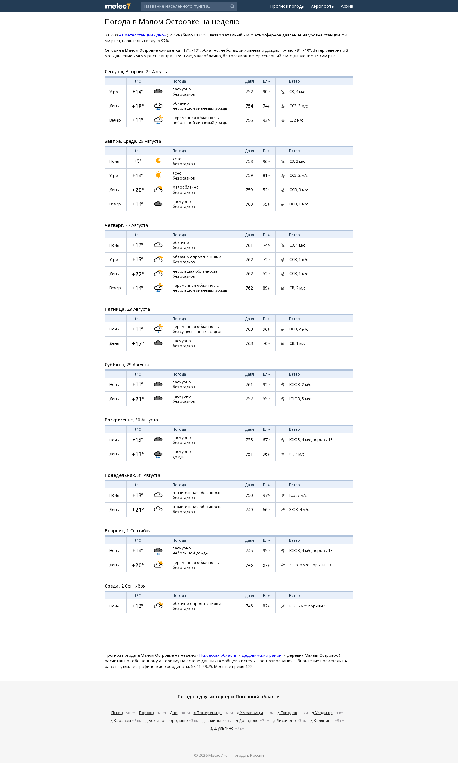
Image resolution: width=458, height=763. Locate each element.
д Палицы (211, 720)
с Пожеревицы (208, 712)
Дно (174, 712)
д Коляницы (322, 720)
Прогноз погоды (287, 6)
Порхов (146, 712)
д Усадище (322, 712)
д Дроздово (247, 720)
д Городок (287, 712)
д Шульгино (222, 728)
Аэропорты (323, 6)
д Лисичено (284, 720)
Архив (347, 6)
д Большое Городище (166, 720)
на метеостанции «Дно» (142, 35)
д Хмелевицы (250, 712)
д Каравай (120, 720)
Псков (117, 712)
